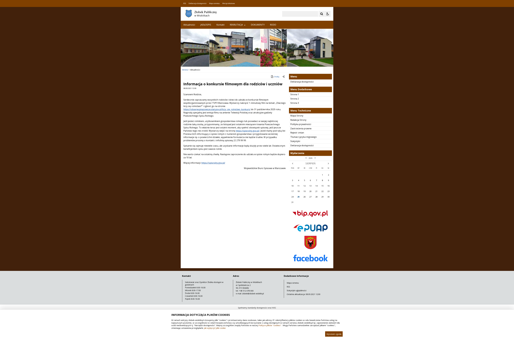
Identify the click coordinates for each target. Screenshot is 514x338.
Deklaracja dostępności (198, 3)
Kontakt (220, 24)
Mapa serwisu (214, 3)
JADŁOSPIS (205, 24)
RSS (184, 3)
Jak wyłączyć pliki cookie (215, 328)
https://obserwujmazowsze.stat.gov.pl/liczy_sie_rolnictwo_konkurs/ (216, 109)
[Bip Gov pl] (310, 219)
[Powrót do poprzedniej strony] (284, 76)
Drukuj (276, 77)
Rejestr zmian (297, 132)
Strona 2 (294, 98)
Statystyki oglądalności (296, 290)
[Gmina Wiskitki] (310, 248)
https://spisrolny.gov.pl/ (248, 130)
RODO (273, 24)
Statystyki (295, 141)
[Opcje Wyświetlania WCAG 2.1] (328, 14)
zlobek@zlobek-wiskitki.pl (253, 293)
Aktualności (189, 24)
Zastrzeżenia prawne (300, 128)
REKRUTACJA (236, 24)
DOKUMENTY (258, 24)
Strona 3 (294, 102)
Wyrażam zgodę (333, 334)
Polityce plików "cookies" (269, 325)
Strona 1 (294, 94)
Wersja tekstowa (228, 3)
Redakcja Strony (298, 119)
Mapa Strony (296, 115)
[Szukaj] (322, 14)
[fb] (310, 265)
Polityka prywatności (300, 124)
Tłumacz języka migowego (303, 136)
